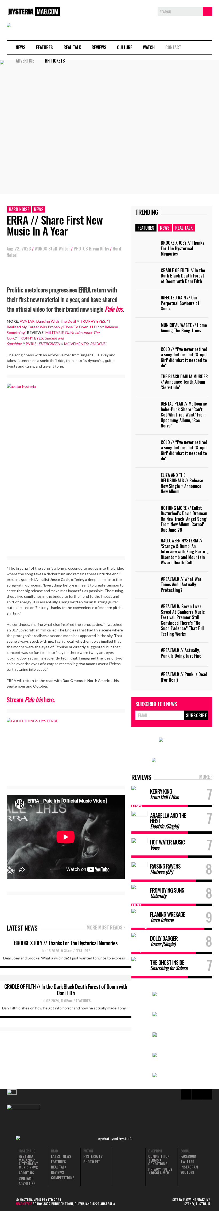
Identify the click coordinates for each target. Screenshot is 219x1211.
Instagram (189, 1167)
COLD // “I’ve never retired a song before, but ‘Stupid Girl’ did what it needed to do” (184, 357)
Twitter (187, 1161)
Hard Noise (19, 209)
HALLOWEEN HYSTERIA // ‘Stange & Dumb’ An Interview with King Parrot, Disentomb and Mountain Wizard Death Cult (184, 551)
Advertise (25, 60)
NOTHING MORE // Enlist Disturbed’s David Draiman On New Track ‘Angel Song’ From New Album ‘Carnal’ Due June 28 (184, 519)
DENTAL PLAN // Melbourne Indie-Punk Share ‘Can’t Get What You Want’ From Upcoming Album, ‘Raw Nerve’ (184, 414)
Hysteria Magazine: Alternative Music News (28, 1162)
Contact (173, 47)
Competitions (62, 1177)
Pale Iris (114, 309)
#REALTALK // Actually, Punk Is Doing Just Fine (181, 653)
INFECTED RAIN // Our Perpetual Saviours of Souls (180, 303)
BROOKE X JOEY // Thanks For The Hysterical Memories (66, 943)
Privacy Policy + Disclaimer (160, 1170)
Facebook (188, 1156)
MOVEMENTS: (85, 343)
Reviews (99, 47)
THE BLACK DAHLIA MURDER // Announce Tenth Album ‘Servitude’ (184, 382)
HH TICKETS (55, 60)
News (20, 47)
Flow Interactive (196, 1199)
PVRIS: (43, 343)
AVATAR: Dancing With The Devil (48, 321)
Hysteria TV (93, 1156)
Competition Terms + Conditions (159, 1160)
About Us (26, 1172)
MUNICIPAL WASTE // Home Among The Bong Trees (184, 328)
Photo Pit (91, 1161)
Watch (149, 47)
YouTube (187, 1172)
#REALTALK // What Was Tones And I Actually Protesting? (181, 584)
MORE (205, 777)
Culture (124, 47)
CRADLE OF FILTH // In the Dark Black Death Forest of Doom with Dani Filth (65, 989)
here (49, 699)
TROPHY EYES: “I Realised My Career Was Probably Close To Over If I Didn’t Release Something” (62, 327)
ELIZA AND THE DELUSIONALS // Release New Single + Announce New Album (182, 483)
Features (44, 47)
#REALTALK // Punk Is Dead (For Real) (184, 677)
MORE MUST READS (106, 928)
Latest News (61, 1156)
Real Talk (72, 47)
